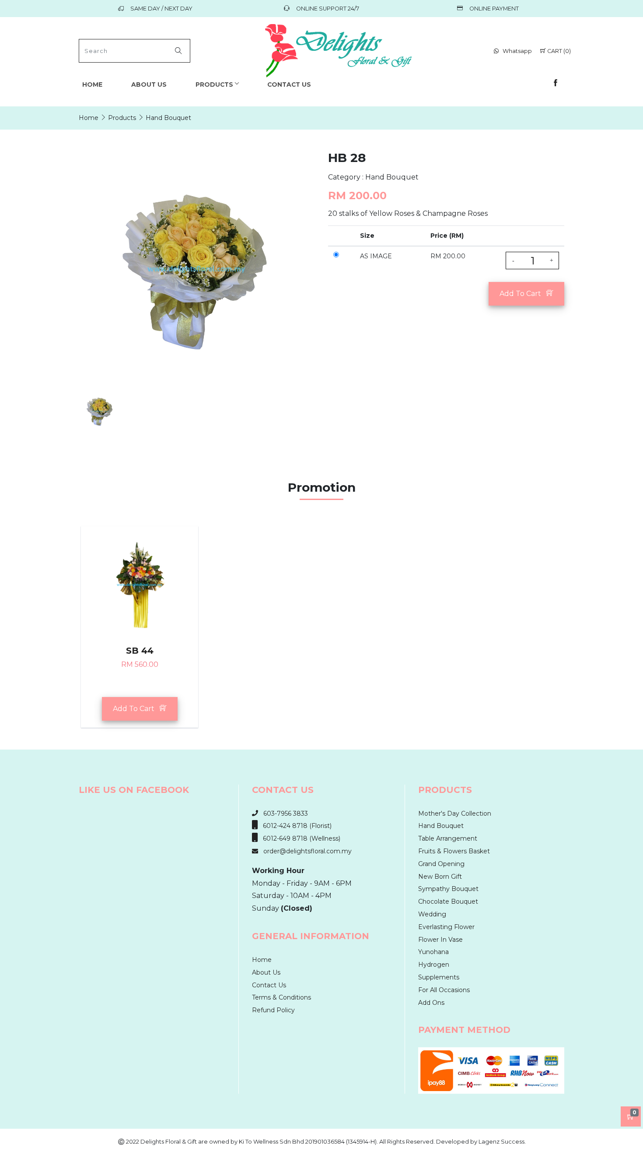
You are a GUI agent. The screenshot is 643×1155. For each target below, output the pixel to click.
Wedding (432, 914)
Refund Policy (273, 1010)
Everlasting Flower (446, 927)
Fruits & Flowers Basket (454, 851)
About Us (149, 84)
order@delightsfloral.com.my (305, 851)
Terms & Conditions (281, 997)
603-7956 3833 (283, 813)
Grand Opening (441, 864)
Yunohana (433, 952)
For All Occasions (444, 990)
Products (214, 84)
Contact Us (289, 84)
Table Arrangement (447, 838)
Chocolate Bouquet (448, 901)
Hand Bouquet (441, 826)
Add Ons (431, 1003)
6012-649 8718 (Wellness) (299, 838)
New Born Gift (440, 876)
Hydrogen (433, 964)
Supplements (438, 977)
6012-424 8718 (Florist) (295, 826)
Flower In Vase (440, 940)
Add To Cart (523, 293)
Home (92, 84)
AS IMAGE (376, 256)
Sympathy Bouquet (448, 889)
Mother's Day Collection (454, 813)
